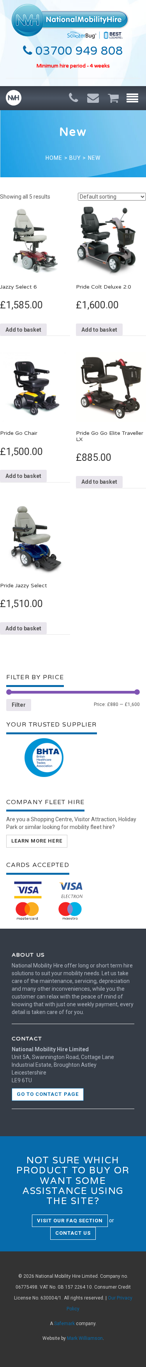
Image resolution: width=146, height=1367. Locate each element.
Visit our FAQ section (70, 1220)
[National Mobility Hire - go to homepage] (70, 19)
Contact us (73, 1233)
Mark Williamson (85, 1338)
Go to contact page (48, 1094)
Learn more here (36, 841)
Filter (19, 705)
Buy (75, 158)
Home (54, 158)
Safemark (64, 1323)
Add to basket (23, 330)
